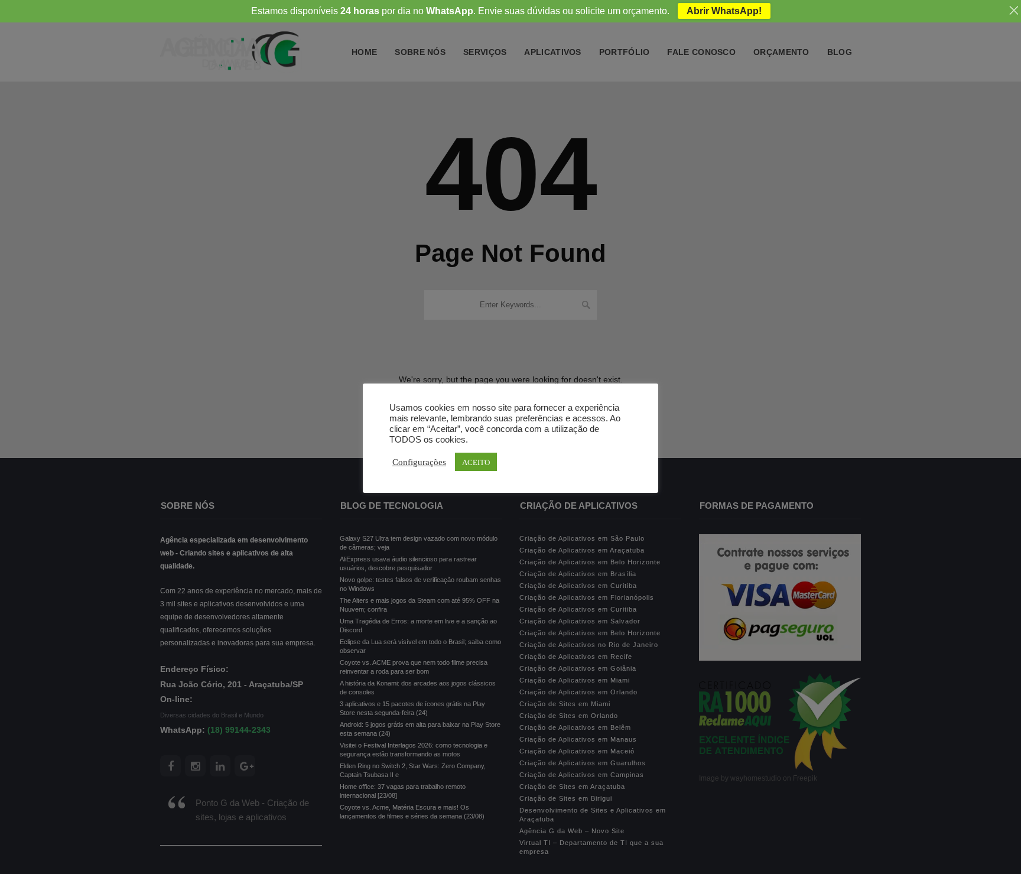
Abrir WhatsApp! (724, 11)
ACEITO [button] (476, 462)
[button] (28, 841)
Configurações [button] (419, 461)
